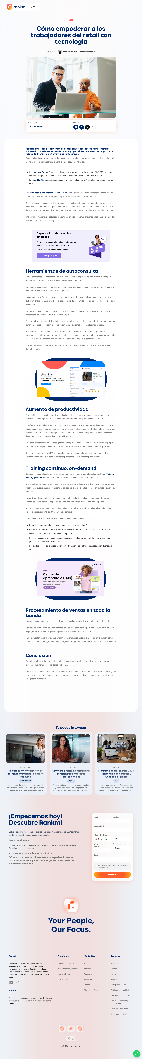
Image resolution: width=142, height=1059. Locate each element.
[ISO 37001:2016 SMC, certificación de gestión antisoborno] (71, 1028)
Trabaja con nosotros (119, 985)
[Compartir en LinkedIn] (75, 127)
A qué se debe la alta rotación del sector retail (47, 193)
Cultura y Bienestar (65, 979)
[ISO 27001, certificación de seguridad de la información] (62, 1028)
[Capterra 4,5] (71, 1038)
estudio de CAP (39, 172)
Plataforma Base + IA (66, 963)
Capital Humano (36, 127)
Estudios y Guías (90, 969)
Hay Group (42, 180)
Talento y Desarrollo (65, 974)
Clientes (114, 969)
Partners (114, 974)
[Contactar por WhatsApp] (136, 1053)
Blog (86, 963)
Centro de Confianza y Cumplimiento (119, 1002)
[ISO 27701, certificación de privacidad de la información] (79, 1028)
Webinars (88, 974)
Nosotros (114, 963)
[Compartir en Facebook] (81, 127)
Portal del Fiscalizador (119, 1009)
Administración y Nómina (68, 969)
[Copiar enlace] (93, 127)
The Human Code (91, 990)
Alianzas (114, 979)
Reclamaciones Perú (119, 1014)
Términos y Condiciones (120, 995)
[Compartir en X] (87, 127)
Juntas (87, 985)
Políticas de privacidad (120, 990)
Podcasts (88, 979)
